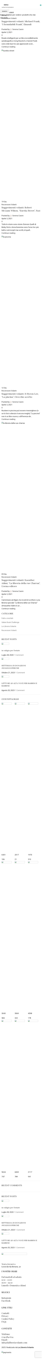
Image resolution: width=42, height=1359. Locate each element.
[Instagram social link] (22, 1)
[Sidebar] (2, 1356)
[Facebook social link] (19, 1)
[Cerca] (38, 5)
